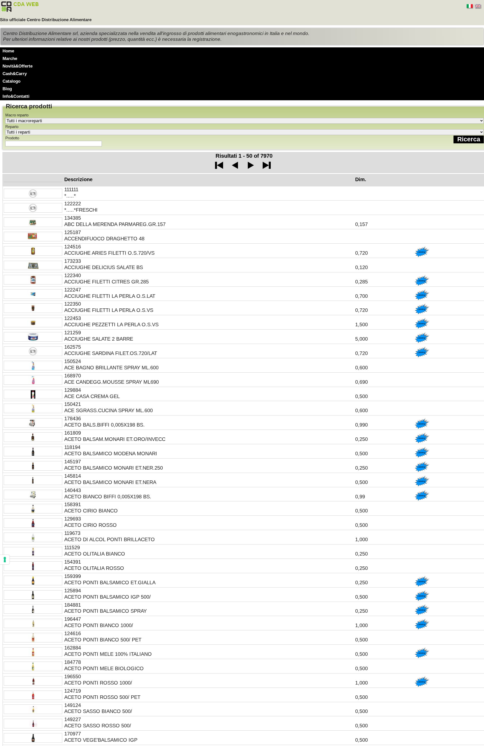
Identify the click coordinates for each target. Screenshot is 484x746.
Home (8, 51)
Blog (7, 88)
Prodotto (12, 138)
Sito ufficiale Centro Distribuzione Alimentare (46, 19)
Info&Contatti (16, 96)
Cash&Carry (15, 73)
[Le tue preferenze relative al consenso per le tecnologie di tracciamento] (5, 559)
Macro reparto (16, 115)
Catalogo (11, 81)
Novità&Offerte (18, 66)
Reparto (11, 126)
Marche (10, 58)
